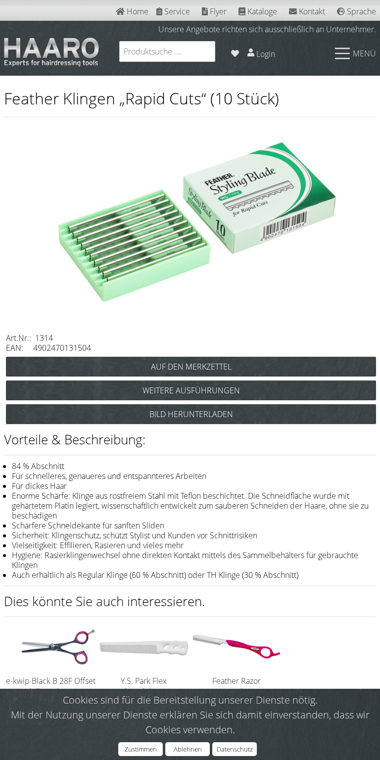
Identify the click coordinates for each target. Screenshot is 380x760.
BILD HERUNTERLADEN (191, 414)
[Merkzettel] (235, 51)
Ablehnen (188, 749)
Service (176, 11)
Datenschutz (235, 749)
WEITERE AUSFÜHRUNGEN (191, 390)
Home (136, 11)
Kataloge (261, 11)
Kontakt (311, 11)
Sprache (360, 11)
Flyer (217, 11)
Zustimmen (141, 749)
